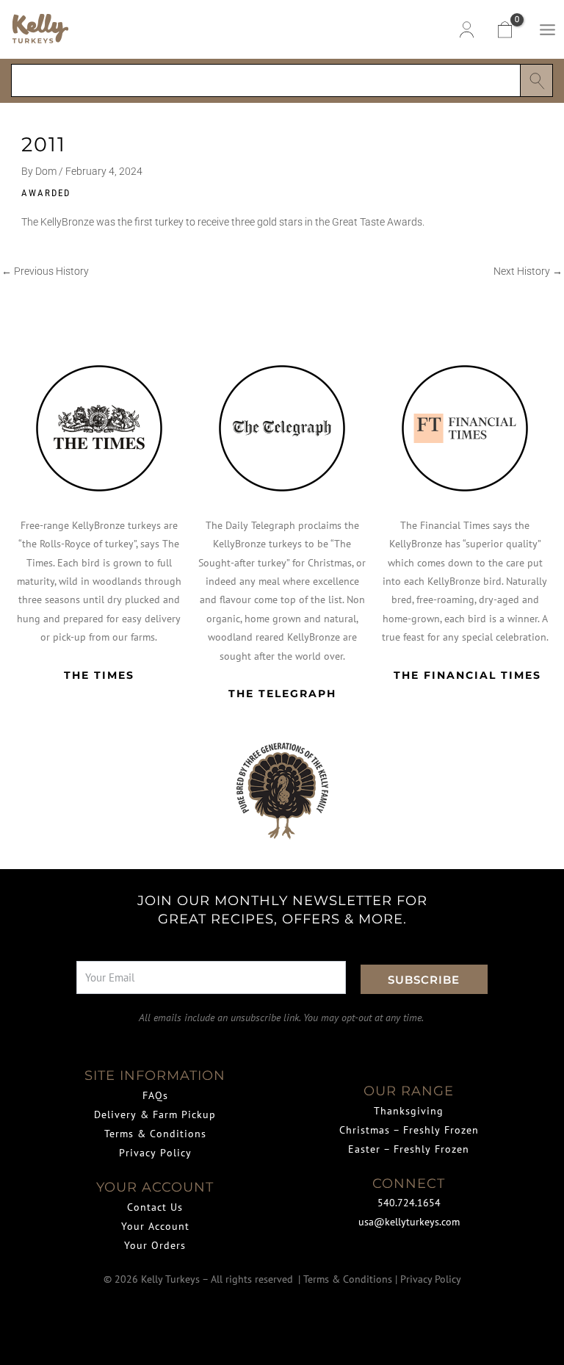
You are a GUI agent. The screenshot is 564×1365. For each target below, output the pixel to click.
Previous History (45, 272)
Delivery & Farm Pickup (155, 1114)
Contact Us (155, 1207)
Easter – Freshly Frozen (408, 1149)
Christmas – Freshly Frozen (409, 1130)
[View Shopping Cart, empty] (504, 29)
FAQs (155, 1095)
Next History (528, 272)
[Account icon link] (467, 30)
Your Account (155, 1226)
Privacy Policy (155, 1152)
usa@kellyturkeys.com (409, 1221)
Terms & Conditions (155, 1133)
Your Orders (155, 1245)
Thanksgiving (409, 1110)
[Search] (536, 80)
